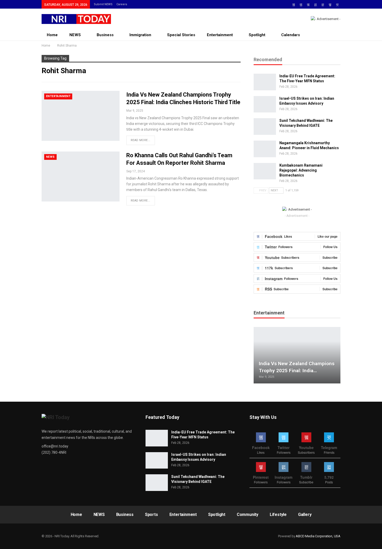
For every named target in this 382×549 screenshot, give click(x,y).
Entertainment (220, 35)
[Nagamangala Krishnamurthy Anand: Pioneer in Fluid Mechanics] (265, 149)
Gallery (305, 514)
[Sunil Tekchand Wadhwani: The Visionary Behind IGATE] (265, 126)
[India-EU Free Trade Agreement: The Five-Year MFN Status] (265, 82)
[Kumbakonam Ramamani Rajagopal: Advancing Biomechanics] (265, 171)
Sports (151, 514)
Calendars (290, 35)
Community (247, 514)
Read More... (140, 140)
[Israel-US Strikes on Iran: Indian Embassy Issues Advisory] (265, 104)
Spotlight (257, 35)
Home (52, 35)
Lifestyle (278, 514)
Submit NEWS (103, 4)
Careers (121, 4)
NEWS (75, 35)
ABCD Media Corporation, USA (318, 536)
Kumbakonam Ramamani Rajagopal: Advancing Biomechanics (300, 170)
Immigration (140, 35)
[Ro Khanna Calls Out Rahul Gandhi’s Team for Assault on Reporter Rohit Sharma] (81, 176)
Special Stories (181, 35)
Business (105, 35)
